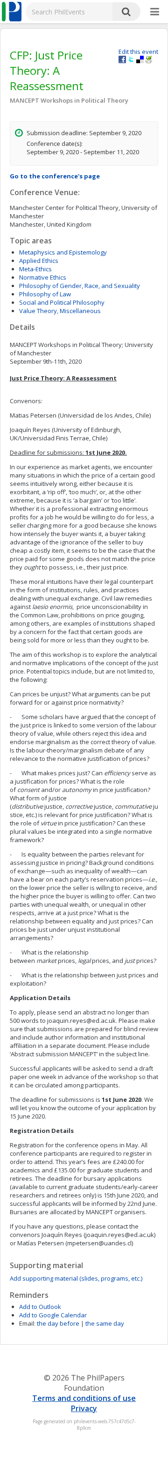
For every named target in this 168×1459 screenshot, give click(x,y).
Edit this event (138, 51)
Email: (27, 1323)
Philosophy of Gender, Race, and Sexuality (79, 285)
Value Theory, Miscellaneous (60, 311)
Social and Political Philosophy (62, 302)
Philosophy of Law (45, 294)
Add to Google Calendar (53, 1315)
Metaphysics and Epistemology (63, 252)
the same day (104, 1323)
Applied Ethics (38, 260)
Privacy (84, 1408)
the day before (58, 1323)
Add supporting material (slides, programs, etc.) (76, 1278)
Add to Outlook (40, 1306)
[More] (154, 12)
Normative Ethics (42, 277)
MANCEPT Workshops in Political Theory (69, 100)
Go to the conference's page (55, 176)
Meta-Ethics (35, 269)
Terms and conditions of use (84, 1398)
